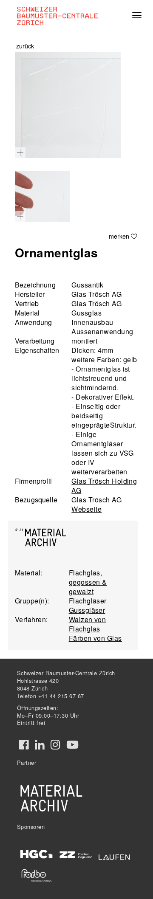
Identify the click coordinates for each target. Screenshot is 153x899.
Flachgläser (88, 601)
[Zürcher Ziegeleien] (75, 854)
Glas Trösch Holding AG (104, 485)
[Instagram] (55, 745)
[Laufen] (114, 856)
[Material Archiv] (51, 797)
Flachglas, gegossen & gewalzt (88, 582)
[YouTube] (72, 745)
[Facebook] (24, 745)
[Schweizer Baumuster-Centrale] (56, 15)
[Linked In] (39, 745)
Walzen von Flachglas (87, 624)
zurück (25, 45)
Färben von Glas (95, 638)
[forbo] (36, 875)
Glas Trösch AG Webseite (96, 504)
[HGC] (36, 854)
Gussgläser (87, 610)
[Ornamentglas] (68, 105)
